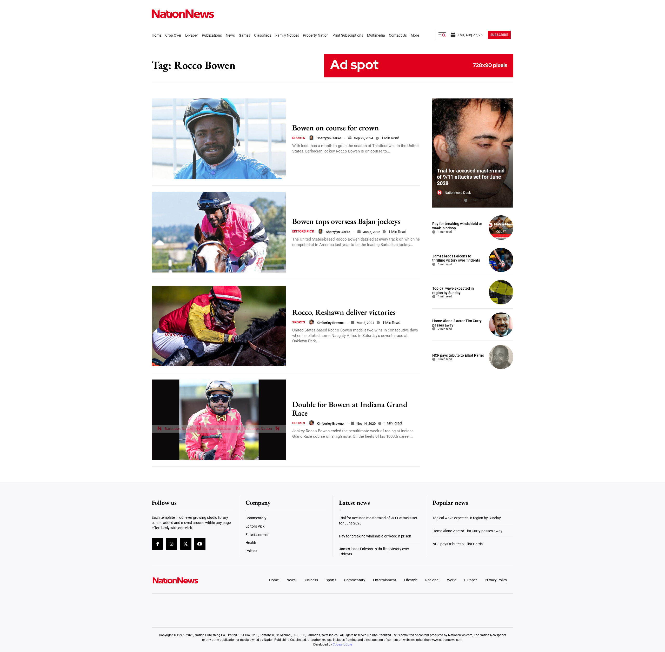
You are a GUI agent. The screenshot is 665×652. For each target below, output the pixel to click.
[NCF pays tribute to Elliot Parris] (501, 357)
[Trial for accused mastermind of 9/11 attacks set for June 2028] (472, 153)
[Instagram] (171, 544)
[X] (185, 544)
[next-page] (504, 107)
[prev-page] (495, 107)
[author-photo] (311, 137)
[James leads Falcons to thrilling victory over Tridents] (501, 260)
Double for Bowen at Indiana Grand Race (349, 408)
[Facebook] (157, 544)
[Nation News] (183, 13)
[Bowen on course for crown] (219, 138)
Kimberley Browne (330, 322)
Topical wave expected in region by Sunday (453, 290)
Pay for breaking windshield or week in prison (375, 536)
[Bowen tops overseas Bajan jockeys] (219, 232)
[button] (442, 35)
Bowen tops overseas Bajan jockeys (346, 221)
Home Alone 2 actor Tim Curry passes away (467, 531)
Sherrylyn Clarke (329, 138)
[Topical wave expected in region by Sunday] (501, 292)
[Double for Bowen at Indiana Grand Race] (219, 420)
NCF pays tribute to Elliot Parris (458, 355)
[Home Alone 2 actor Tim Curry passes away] (501, 324)
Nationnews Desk (458, 193)
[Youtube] (199, 544)
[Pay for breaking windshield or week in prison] (501, 227)
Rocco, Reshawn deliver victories (343, 312)
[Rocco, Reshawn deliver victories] (219, 326)
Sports (298, 138)
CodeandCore (342, 644)
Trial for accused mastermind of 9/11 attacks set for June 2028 (470, 177)
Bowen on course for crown (335, 128)
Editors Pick (303, 231)
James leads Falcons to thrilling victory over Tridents (456, 258)
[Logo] (194, 580)
